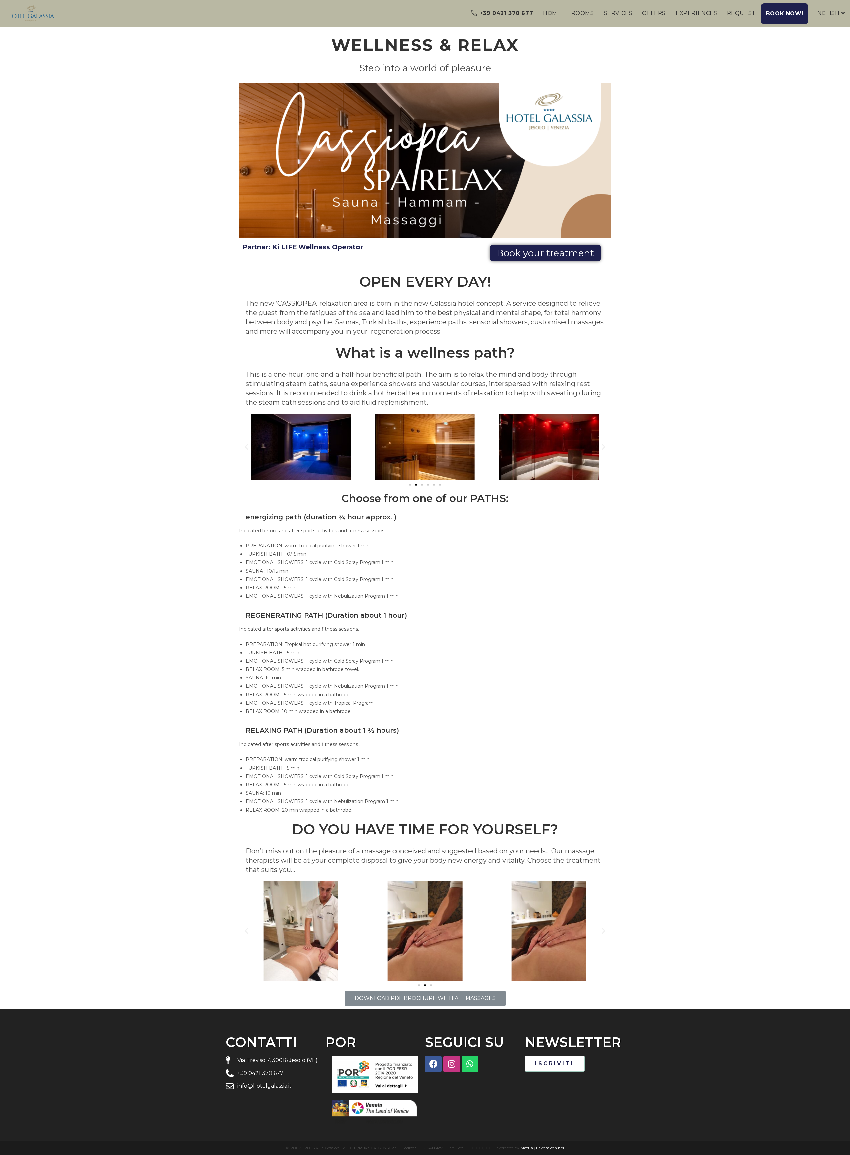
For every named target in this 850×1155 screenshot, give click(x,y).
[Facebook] (433, 1064)
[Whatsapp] (470, 1064)
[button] (545, 253)
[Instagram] (451, 1064)
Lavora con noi (550, 1147)
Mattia (526, 1147)
